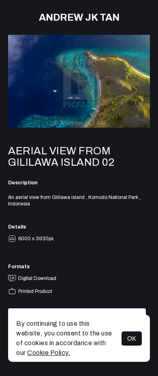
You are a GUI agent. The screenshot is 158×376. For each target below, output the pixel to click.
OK (131, 338)
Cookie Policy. (48, 352)
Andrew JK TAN (79, 17)
